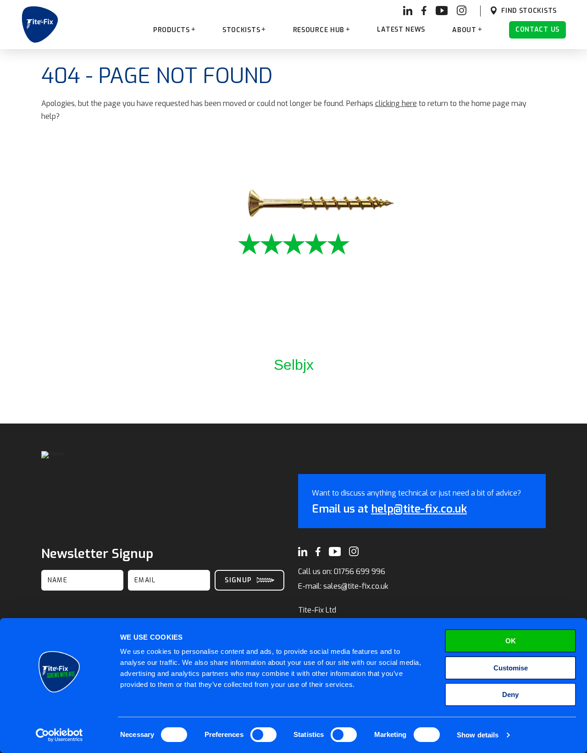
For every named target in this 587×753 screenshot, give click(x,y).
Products (171, 30)
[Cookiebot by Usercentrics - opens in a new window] (59, 735)
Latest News (401, 29)
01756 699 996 (359, 571)
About (464, 30)
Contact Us (537, 29)
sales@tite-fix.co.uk (355, 586)
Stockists (241, 30)
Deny (510, 694)
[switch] (263, 734)
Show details (477, 735)
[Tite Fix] (40, 25)
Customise (510, 668)
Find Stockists (529, 10)
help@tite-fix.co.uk (419, 509)
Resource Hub (318, 30)
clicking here (396, 103)
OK (510, 641)
